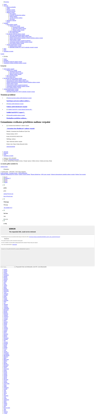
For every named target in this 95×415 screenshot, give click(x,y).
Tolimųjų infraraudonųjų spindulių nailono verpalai (63, 174)
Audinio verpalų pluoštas (24, 174)
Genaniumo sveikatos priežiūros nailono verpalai (21, 42)
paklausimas (9, 146)
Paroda (8, 21)
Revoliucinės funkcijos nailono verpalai (16, 34)
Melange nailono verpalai (18, 29)
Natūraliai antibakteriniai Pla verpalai (9, 174)
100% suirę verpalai (45, 174)
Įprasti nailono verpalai (12, 24)
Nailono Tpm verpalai (80, 174)
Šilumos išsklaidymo (35, 174)
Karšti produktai (4, 173)
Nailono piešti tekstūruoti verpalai (17, 106)
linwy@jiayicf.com (8, 196)
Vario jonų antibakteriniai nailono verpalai (19, 35)
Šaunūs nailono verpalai (15, 39)
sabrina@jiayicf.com (14, 159)
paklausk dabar (4, 166)
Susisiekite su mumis (8, 51)
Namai (5, 4)
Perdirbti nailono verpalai (15, 46)
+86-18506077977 (8, 207)
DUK (5, 50)
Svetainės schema (13, 173)
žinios (5, 48)
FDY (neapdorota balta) (15, 31)
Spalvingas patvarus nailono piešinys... (18, 101)
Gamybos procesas (11, 11)
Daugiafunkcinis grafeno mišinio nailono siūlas (20, 36)
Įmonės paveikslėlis (11, 7)
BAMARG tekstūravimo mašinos (17, 15)
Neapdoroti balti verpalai (18, 27)
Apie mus (6, 5)
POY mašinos (13, 13)
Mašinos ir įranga (11, 12)
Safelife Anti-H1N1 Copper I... (16, 112)
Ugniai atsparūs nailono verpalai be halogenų (20, 40)
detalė (13, 146)
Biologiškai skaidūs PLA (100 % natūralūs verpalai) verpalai (24, 47)
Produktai (6, 23)
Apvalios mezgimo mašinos (16, 17)
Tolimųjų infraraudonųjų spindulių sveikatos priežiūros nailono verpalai (26, 38)
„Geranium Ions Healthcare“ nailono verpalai (21, 128)
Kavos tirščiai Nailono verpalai (17, 43)
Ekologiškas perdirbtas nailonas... (17, 118)
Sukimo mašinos (13, 16)
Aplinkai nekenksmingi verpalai (14, 44)
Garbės (8, 8)
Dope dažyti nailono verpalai (19, 28)
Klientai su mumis (11, 9)
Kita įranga (12, 19)
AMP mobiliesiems (22, 173)
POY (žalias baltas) (14, 32)
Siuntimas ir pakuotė (11, 20)
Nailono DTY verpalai (15, 25)
